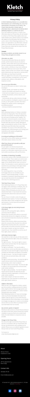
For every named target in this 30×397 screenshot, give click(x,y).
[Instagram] (15, 391)
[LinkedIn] (20, 391)
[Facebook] (9, 391)
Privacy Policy (17, 384)
